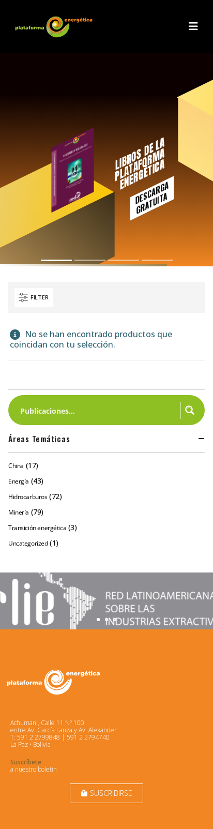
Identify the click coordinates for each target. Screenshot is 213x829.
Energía (18, 481)
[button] (193, 26)
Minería (18, 512)
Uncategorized (28, 543)
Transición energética (37, 527)
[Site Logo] (54, 26)
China (16, 465)
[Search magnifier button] (190, 410)
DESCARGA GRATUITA (152, 197)
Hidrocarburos (28, 496)
